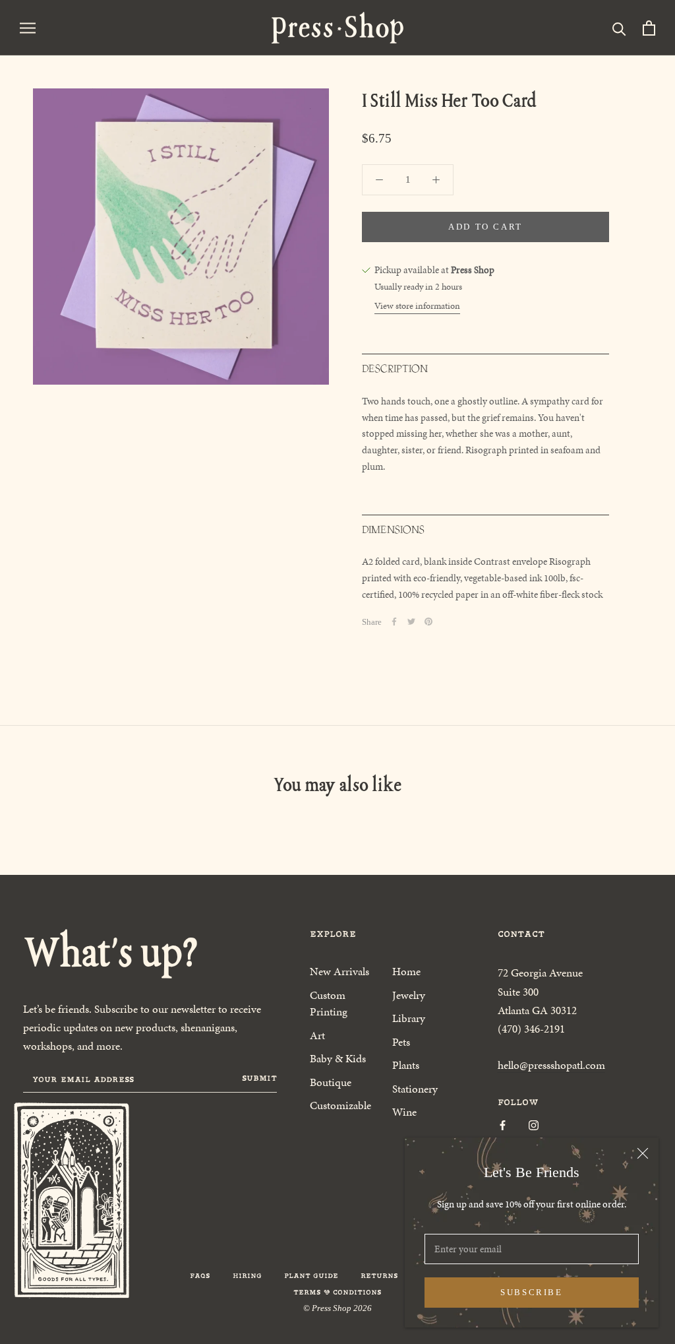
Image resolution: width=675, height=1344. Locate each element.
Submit (259, 1078)
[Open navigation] (28, 27)
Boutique (330, 1082)
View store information (417, 306)
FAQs (200, 1275)
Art (317, 1035)
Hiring (247, 1275)
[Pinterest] (428, 621)
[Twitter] (411, 621)
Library (408, 1018)
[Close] (643, 1153)
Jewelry (408, 995)
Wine (404, 1112)
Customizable (340, 1105)
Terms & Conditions (337, 1292)
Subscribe (531, 1292)
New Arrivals (339, 971)
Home (406, 971)
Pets (401, 1042)
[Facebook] (394, 621)
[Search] (619, 28)
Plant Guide (311, 1275)
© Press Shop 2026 (337, 1308)
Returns (379, 1275)
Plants (405, 1065)
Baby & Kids (338, 1058)
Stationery (415, 1089)
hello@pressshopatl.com (551, 1065)
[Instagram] (534, 1124)
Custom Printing (328, 1003)
